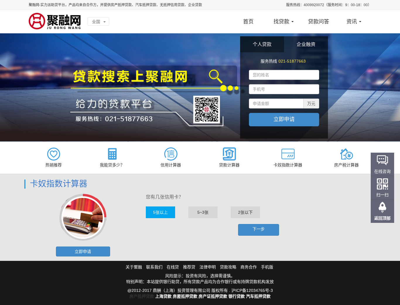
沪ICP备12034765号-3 (252, 290)
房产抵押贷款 (141, 296)
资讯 (352, 22)
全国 (96, 21)
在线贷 (173, 267)
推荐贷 (189, 267)
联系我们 (154, 267)
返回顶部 (382, 218)
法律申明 (207, 267)
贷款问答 (318, 22)
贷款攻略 (228, 267)
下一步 (258, 229)
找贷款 (282, 22)
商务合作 (248, 267)
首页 (248, 22)
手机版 (267, 267)
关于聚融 (134, 267)
